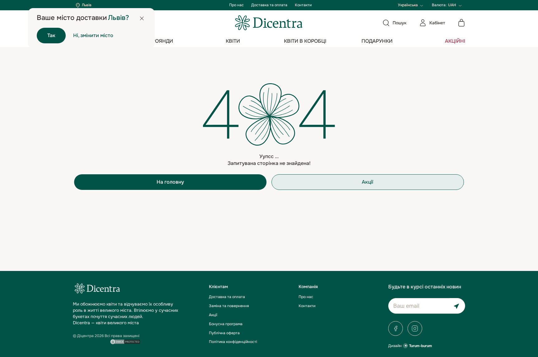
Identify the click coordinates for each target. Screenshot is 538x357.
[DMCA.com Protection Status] (125, 341)
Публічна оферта (224, 332)
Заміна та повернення (229, 305)
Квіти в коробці (305, 41)
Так (51, 35)
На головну (170, 182)
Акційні (455, 41)
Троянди (161, 41)
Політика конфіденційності (233, 341)
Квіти (233, 41)
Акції (367, 182)
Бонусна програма (226, 323)
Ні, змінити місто (93, 35)
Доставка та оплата (269, 4)
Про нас (236, 4)
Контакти (303, 4)
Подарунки (377, 41)
